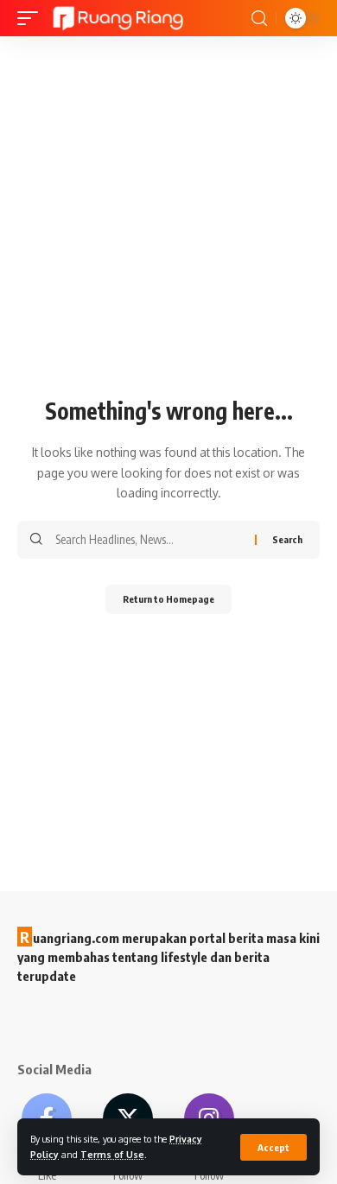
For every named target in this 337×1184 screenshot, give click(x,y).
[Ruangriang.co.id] (119, 18)
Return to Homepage (168, 599)
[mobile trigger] (32, 18)
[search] (259, 18)
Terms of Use (112, 1154)
